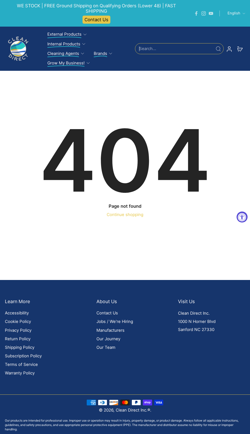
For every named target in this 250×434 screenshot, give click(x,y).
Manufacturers (110, 330)
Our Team (105, 347)
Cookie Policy (18, 321)
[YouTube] (211, 13)
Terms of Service (21, 364)
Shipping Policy (19, 347)
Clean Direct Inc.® (133, 410)
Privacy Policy (18, 330)
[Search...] (218, 48)
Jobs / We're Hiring (114, 321)
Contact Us (96, 19)
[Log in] (229, 49)
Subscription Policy (23, 355)
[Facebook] (196, 13)
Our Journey (108, 338)
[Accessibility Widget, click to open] (242, 217)
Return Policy (18, 338)
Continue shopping (125, 214)
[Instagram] (203, 13)
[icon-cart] (239, 49)
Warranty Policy (20, 373)
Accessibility (17, 312)
